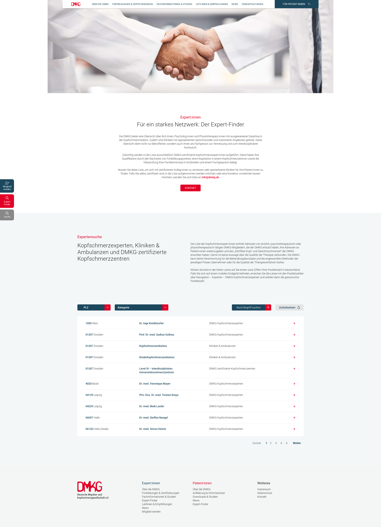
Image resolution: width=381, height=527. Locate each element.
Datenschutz (264, 493)
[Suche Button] (268, 307)
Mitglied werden (151, 511)
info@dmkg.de (210, 177)
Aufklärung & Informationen (209, 493)
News (235, 4)
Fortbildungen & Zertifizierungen (132, 4)
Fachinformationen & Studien (174, 4)
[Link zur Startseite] (75, 4)
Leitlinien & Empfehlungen (212, 4)
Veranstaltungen (252, 4)
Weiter (297, 443)
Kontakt (190, 187)
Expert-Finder (149, 500)
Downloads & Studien (205, 496)
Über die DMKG (100, 4)
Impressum (264, 489)
